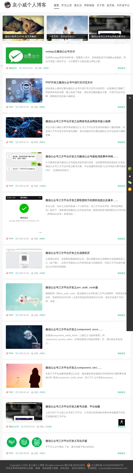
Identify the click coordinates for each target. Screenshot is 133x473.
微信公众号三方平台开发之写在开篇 (66, 440)
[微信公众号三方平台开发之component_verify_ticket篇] (24, 375)
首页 (56, 5)
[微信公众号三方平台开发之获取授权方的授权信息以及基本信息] (24, 215)
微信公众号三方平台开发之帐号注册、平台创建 (73, 406)
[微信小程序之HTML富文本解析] (23, 28)
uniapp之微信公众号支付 (60, 51)
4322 (42, 453)
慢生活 (78, 5)
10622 (43, 186)
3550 (46, 68)
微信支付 (13, 68)
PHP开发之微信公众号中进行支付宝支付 (69, 82)
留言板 (111, 5)
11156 (48, 426)
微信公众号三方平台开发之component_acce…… (74, 329)
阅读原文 (122, 68)
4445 (42, 273)
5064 (42, 315)
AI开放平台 (123, 5)
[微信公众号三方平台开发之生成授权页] (24, 258)
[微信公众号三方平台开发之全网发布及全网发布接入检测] (24, 127)
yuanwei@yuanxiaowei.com (113, 468)
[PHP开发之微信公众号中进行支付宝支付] (24, 90)
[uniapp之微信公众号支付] (24, 55)
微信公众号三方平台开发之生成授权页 (68, 252)
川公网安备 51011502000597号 (107, 465)
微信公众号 (14, 426)
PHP (11, 107)
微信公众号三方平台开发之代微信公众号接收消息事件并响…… (82, 156)
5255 (42, 392)
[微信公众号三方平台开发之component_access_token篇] (24, 337)
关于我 (100, 5)
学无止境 (66, 5)
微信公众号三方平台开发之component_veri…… (74, 367)
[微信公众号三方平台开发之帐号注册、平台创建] (109, 27)
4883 (42, 239)
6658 (42, 107)
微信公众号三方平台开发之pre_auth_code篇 (72, 287)
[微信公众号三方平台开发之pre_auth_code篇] (24, 297)
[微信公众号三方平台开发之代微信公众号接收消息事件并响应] (24, 166)
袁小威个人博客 (29, 4)
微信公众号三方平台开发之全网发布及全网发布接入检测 (78, 121)
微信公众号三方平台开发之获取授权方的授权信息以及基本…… (82, 200)
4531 (42, 353)
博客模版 (89, 5)
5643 (42, 142)
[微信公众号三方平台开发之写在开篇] (24, 442)
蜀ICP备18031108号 (74, 465)
